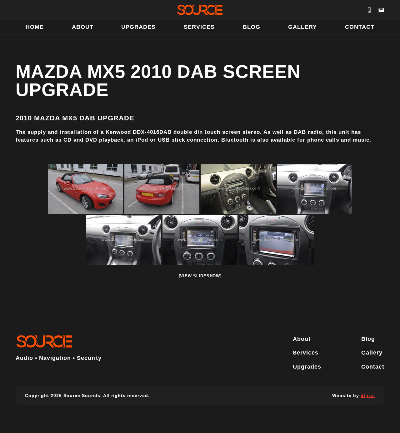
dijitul (368, 395)
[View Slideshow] (200, 276)
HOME (35, 27)
